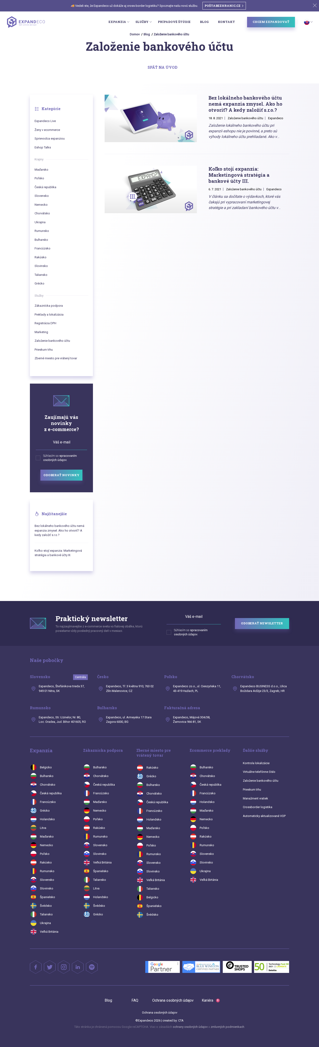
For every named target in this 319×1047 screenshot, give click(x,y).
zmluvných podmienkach (227, 1027)
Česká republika (45, 187)
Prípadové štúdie (174, 22)
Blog (204, 22)
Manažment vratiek (255, 798)
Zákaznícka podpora (49, 305)
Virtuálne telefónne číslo (259, 772)
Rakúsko (40, 257)
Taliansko (41, 275)
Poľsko (39, 178)
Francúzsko (42, 248)
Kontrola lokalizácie (256, 763)
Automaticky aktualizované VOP (264, 816)
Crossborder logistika (257, 807)
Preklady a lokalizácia (49, 314)
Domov (135, 34)
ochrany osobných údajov (190, 1027)
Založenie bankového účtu (171, 34)
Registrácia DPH (45, 323)
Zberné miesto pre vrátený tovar (56, 358)
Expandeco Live (45, 121)
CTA (181, 1020)
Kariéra (210, 1000)
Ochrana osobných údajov (173, 1000)
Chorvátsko (42, 213)
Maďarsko (41, 169)
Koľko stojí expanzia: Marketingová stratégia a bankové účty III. (58, 553)
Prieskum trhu (44, 349)
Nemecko (41, 204)
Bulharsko (41, 239)
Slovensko (42, 196)
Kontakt (226, 22)
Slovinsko (41, 266)
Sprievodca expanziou (50, 138)
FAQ (134, 1000)
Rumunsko (42, 231)
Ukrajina (40, 222)
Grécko (39, 283)
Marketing (41, 332)
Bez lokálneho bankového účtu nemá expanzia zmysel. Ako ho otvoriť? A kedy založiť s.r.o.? (59, 530)
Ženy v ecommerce (47, 130)
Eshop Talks (43, 147)
